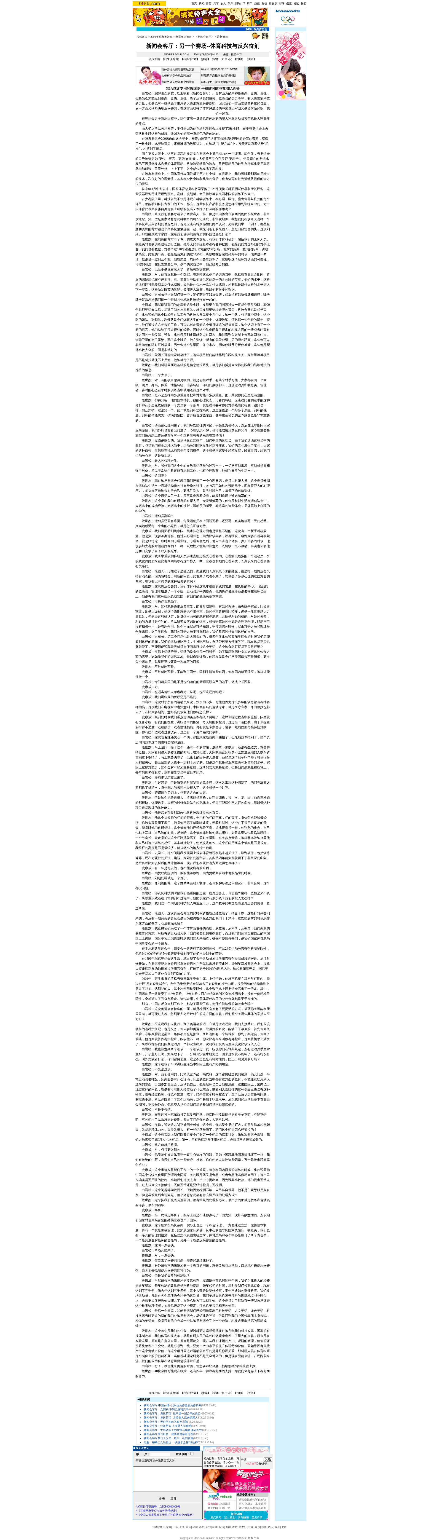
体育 (208, 3)
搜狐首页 (142, 36)
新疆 (228, 1527)
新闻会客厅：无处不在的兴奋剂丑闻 (166, 1421)
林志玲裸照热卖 (210, 69)
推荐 (205, 59)
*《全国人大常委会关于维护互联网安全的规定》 (165, 1514)
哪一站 (226, 1508)
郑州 (201, 1527)
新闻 (201, 3)
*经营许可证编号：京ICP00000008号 (158, 1506)
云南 (251, 1527)
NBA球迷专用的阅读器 (183, 88)
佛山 (162, 1527)
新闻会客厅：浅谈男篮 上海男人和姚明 (167, 1426)
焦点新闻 (215, 1517)
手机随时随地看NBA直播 (220, 88)
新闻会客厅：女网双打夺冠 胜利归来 (166, 1409)
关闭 (251, 59)
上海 (182, 1527)
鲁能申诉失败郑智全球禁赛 (177, 81)
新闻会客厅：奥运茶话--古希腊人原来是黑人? (171, 1417)
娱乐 (230, 3)
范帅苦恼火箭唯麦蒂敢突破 (177, 69)
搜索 (289, 3)
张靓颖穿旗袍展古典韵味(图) (218, 75)
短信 (257, 3)
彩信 (264, 3)
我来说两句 (171, 59)
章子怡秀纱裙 (229, 69)
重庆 (188, 1527)
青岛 (277, 1527)
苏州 (208, 1527)
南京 (257, 1527)
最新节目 (222, 36)
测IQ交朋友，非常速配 (252, 1503)
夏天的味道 (214, 1508)
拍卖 (303, 3)
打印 (239, 59)
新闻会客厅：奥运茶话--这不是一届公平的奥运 (172, 1413)
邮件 (281, 3)
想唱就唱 (224, 1503)
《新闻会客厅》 (204, 36)
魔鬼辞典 (257, 1517)
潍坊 (235, 1527)
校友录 (273, 3)
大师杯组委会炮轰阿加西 (176, 75)
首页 (194, 3)
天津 (168, 1527)
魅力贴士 (229, 1517)
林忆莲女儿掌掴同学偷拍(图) (218, 82)
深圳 (155, 1527)
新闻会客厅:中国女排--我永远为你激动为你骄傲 (172, 1405)
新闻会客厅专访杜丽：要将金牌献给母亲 (168, 1434)
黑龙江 (243, 1527)
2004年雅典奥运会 (161, 36)
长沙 (221, 1527)
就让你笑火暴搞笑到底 (252, 1508)
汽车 (216, 3)
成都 (195, 1527)
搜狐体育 (236, 54)
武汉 (264, 1527)
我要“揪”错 (190, 59)
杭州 (215, 1527)
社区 (296, 3)
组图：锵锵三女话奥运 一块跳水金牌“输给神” (171, 1442)
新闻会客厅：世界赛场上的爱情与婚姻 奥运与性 (173, 1430)
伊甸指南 (243, 1517)
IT (244, 3)
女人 (223, 3)
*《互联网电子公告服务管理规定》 (157, 1510)
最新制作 (213, 1503)
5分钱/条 (257, 1463)
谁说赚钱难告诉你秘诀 (252, 1499)
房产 (249, 3)
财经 (238, 3)
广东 (175, 1527)
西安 (270, 1527)
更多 (284, 1527)
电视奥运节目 (183, 36)
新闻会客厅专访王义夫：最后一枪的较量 (168, 1438)
